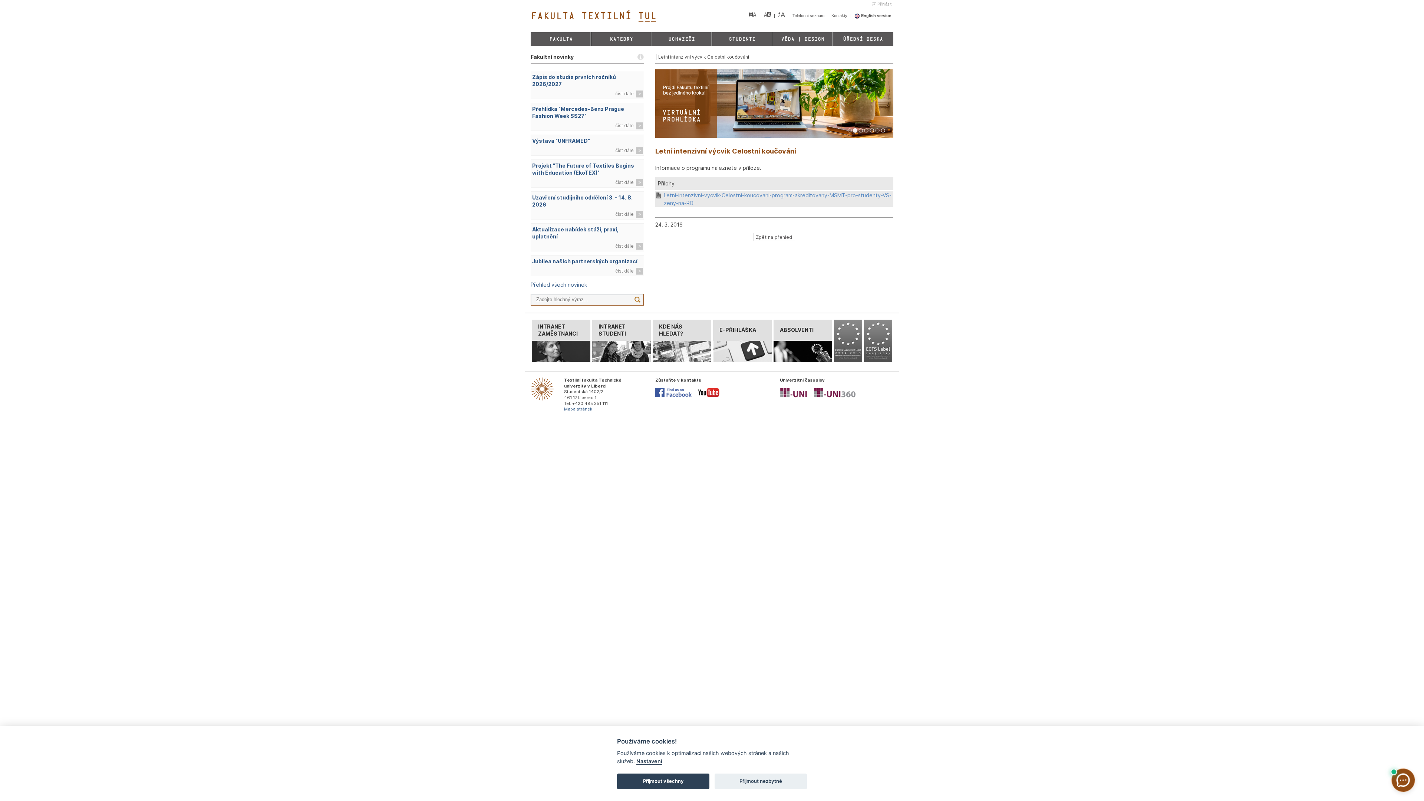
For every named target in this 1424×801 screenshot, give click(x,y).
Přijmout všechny (663, 781)
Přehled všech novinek (559, 284)
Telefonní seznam (808, 15)
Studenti (742, 39)
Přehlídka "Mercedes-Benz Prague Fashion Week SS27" (578, 112)
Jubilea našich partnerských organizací (584, 261)
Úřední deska (863, 39)
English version (875, 15)
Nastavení (649, 761)
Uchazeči (681, 39)
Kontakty (839, 15)
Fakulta (561, 39)
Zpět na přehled (774, 237)
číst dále (624, 93)
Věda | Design (802, 39)
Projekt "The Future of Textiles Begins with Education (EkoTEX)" (583, 169)
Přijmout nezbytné (760, 781)
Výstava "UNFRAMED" (561, 141)
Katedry (621, 39)
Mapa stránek (578, 409)
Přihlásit (884, 4)
